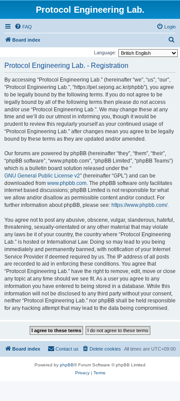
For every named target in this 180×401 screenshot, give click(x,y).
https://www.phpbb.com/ (139, 205)
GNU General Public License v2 (42, 176)
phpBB (67, 364)
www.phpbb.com (67, 183)
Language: (105, 52)
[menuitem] (23, 26)
